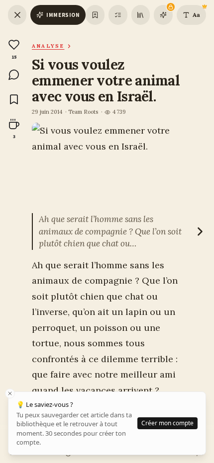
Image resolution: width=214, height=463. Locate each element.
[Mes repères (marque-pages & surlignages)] (117, 15)
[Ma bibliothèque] (140, 15)
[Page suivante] (200, 231)
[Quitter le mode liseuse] (17, 15)
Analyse (48, 46)
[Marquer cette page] (95, 15)
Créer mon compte (167, 423)
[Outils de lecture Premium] (163, 15)
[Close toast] (10, 393)
